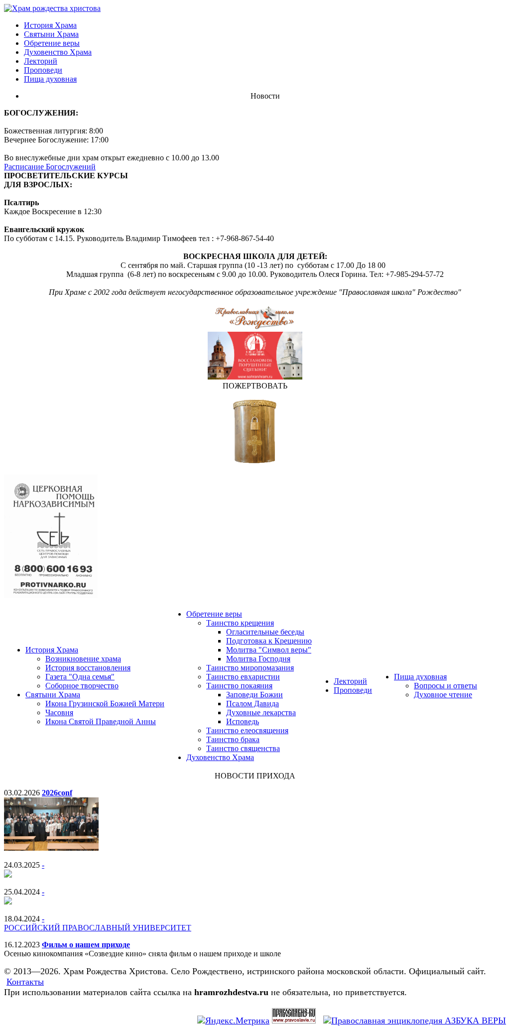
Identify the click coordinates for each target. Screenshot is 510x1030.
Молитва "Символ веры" (268, 649)
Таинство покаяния (239, 685)
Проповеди (43, 70)
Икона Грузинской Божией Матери (104, 703)
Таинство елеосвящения (247, 730)
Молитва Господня (258, 658)
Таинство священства (243, 748)
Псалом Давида (252, 703)
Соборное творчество (82, 685)
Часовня (59, 712)
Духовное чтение (443, 694)
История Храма (50, 25)
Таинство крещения (240, 623)
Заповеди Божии (254, 694)
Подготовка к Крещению (269, 641)
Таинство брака (232, 739)
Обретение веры (52, 43)
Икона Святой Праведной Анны (100, 721)
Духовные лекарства (261, 712)
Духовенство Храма (58, 52)
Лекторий (40, 61)
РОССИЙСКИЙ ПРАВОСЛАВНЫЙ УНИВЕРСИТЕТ (97, 927)
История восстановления (87, 667)
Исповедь (242, 721)
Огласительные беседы (265, 632)
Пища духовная (50, 79)
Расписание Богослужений (50, 166)
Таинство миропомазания (250, 667)
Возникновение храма (83, 658)
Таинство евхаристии (243, 676)
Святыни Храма (51, 34)
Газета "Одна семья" (80, 676)
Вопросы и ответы (445, 685)
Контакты (25, 982)
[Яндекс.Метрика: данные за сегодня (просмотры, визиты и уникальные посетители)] (233, 1021)
